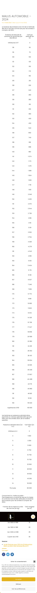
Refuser (18, 584)
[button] (34, 561)
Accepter (18, 579)
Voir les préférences (18, 589)
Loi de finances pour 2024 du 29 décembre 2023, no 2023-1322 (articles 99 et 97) (18, 545)
